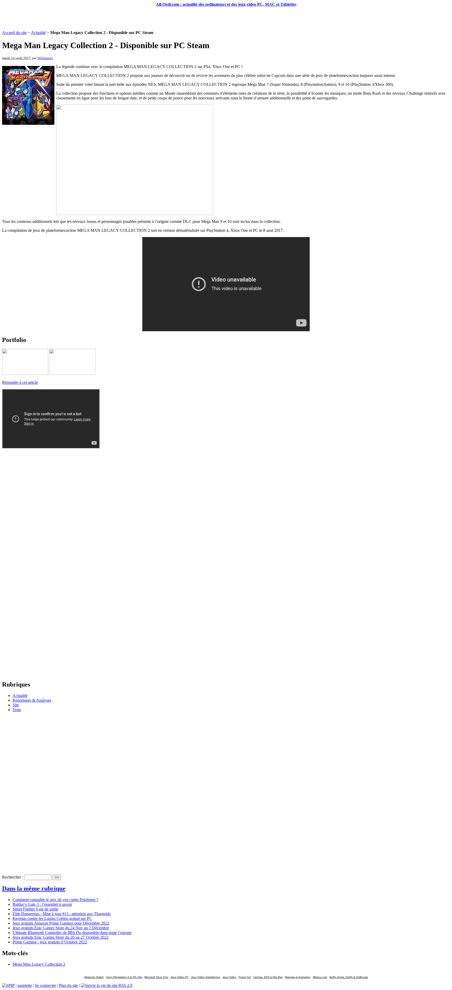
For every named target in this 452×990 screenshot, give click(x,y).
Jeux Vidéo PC (180, 977)
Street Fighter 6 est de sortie (35, 909)
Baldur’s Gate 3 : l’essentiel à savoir (42, 904)
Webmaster (45, 58)
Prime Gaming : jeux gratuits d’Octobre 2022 (50, 942)
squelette (25, 985)
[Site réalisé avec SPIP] (8, 985)
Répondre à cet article (20, 382)
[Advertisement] (226, 18)
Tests (17, 709)
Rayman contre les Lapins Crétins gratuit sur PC (52, 918)
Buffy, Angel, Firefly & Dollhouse (349, 977)
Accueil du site (14, 32)
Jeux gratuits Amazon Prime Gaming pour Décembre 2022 (61, 923)
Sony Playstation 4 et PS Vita (124, 977)
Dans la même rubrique (33, 888)
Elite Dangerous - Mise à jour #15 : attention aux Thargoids (62, 914)
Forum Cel (245, 977)
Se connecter (45, 985)
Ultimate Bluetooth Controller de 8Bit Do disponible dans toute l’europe (72, 932)
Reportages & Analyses (32, 700)
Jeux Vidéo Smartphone (205, 977)
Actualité (38, 32)
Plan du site (68, 985)
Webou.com (320, 977)
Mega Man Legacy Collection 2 (39, 964)
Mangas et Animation (297, 977)
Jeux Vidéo (229, 977)
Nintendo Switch (94, 977)
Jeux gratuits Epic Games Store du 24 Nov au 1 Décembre (61, 928)
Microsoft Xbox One (156, 977)
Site (16, 705)
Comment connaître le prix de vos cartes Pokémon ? (55, 899)
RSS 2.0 (124, 985)
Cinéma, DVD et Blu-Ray (268, 977)
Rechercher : (12, 877)
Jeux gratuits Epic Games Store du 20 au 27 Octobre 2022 (61, 937)
